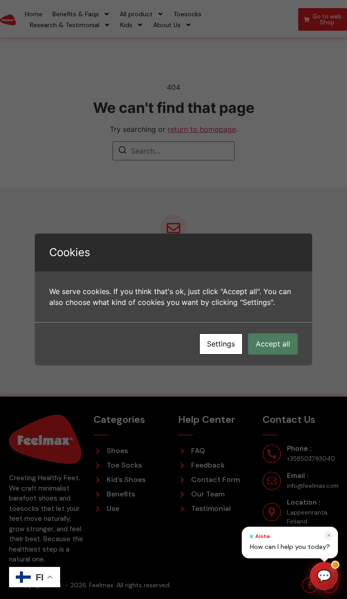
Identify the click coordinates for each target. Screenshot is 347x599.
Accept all (273, 343)
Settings (221, 343)
